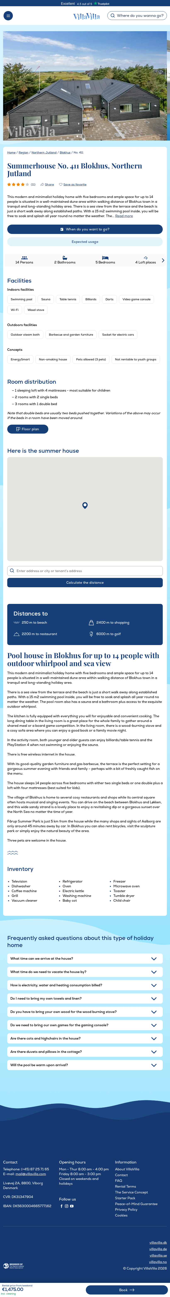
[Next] (158, 86)
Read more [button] (124, 216)
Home (11, 152)
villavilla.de (158, 1249)
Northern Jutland (44, 152)
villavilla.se (158, 1255)
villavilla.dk (158, 1242)
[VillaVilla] (85, 15)
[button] (85, 505)
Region (23, 152)
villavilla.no (158, 1262)
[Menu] (8, 15)
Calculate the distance (85, 582)
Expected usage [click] (85, 242)
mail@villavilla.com (31, 1174)
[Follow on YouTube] (71, 1206)
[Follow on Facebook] (61, 1206)
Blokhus (65, 152)
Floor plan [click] (30, 429)
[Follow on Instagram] (66, 1206)
